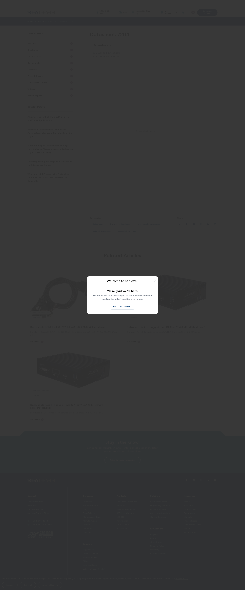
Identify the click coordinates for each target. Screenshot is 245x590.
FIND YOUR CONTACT (122, 306)
